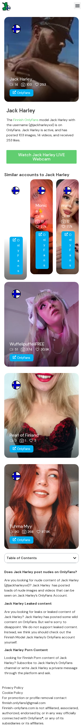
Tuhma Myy (21, 526)
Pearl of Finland (24, 435)
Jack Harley (21, 79)
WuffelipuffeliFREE (27, 344)
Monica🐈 (41, 208)
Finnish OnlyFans (26, 120)
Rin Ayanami (15, 211)
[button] (77, 5)
